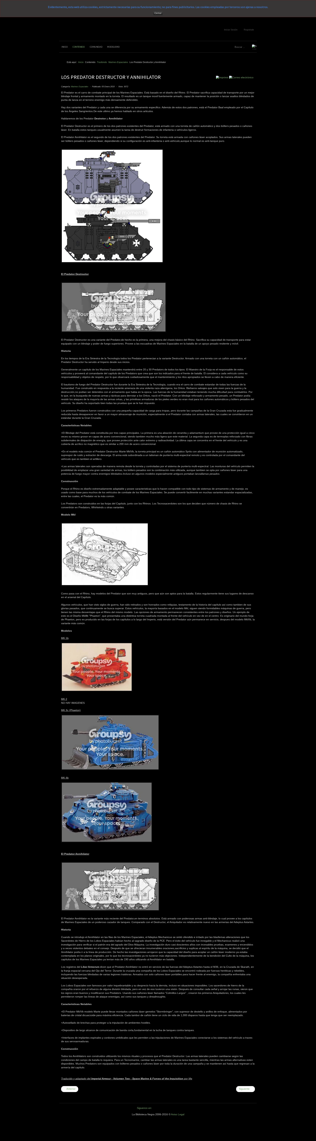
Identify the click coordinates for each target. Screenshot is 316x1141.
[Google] (170, 1108)
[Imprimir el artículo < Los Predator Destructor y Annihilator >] (222, 77)
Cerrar (158, 13)
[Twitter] (157, 1108)
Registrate (249, 29)
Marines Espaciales (79, 86)
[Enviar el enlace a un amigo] (241, 77)
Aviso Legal (177, 1114)
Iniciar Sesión (231, 29)
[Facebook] (163, 1108)
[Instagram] (176, 1108)
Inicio (65, 46)
